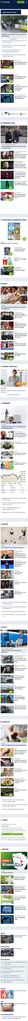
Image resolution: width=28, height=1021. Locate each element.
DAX (2, 488)
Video (5, 820)
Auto (4, 627)
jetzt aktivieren (7, 834)
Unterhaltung (8, 123)
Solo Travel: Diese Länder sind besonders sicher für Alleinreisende (13, 800)
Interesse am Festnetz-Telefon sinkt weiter (14, 611)
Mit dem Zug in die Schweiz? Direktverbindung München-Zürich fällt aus (15, 805)
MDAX (3, 490)
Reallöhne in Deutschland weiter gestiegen (14, 512)
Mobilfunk (21, 2)
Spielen (5, 849)
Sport (4, 284)
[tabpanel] (14, 26)
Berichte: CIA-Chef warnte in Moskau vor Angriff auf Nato (14, 967)
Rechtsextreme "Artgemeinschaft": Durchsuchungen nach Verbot (12, 51)
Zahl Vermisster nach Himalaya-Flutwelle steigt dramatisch (14, 980)
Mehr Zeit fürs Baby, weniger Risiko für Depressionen (13, 972)
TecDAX (3, 492)
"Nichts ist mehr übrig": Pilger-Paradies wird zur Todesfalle (14, 963)
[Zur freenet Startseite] (5, 1)
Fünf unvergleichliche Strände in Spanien (13, 809)
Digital (5, 524)
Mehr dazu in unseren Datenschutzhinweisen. (17, 839)
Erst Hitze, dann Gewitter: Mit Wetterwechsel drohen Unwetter (12, 976)
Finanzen (6, 403)
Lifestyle (6, 722)
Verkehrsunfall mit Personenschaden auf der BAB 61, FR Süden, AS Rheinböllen (14, 1017)
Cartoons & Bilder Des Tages (14, 220)
